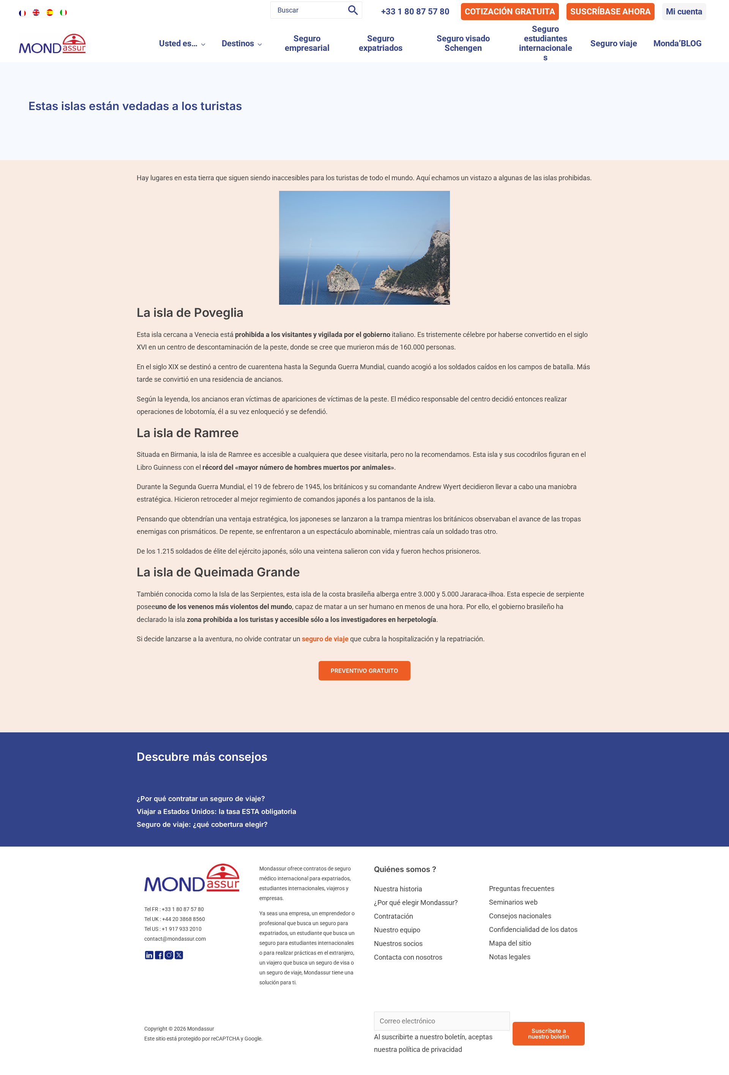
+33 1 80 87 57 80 (415, 11)
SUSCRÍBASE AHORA (610, 11)
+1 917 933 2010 (182, 929)
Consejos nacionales (520, 916)
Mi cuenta (684, 11)
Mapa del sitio (510, 943)
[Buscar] (353, 10)
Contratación (393, 916)
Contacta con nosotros (408, 957)
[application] (201, 43)
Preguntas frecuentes (521, 888)
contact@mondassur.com (175, 939)
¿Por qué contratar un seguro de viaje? (201, 799)
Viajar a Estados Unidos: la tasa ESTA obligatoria (216, 811)
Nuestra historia (398, 889)
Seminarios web (513, 902)
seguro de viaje (325, 639)
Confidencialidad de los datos (533, 929)
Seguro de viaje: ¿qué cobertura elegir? (202, 824)
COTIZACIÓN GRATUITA (510, 11)
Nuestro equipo (397, 930)
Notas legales (509, 957)
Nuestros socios (398, 944)
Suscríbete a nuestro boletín (548, 1033)
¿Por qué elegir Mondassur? (416, 903)
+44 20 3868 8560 (183, 919)
